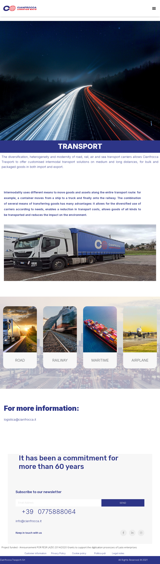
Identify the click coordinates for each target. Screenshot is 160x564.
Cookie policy (79, 553)
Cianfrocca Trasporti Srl (12, 560)
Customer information (35, 553)
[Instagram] (141, 533)
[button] (154, 8)
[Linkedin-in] (132, 533)
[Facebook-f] (123, 533)
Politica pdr (100, 553)
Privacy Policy (58, 553)
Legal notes (118, 553)
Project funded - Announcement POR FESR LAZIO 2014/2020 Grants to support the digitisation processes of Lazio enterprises (69, 547)
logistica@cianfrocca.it (20, 419)
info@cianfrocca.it (29, 521)
